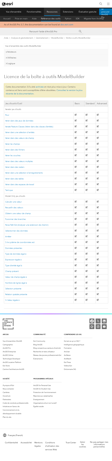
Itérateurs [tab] (11, 52)
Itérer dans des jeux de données (19, 121)
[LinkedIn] (104, 321)
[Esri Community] (91, 326)
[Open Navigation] (108, 4)
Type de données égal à (15, 254)
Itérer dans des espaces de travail (19, 184)
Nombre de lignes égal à (16, 283)
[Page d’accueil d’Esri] (7, 4)
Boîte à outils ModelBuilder (78, 38)
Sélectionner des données (16, 231)
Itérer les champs (12, 144)
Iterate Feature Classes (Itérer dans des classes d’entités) (29, 127)
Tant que (9, 190)
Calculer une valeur (13, 202)
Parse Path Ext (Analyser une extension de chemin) (26, 225)
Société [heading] (6, 379)
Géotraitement (42, 38)
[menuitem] (17, 341)
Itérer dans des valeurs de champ (19, 138)
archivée (40, 87)
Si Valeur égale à (12, 300)
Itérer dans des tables (14, 179)
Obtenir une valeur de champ (18, 213)
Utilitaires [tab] (11, 57)
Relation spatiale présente (16, 294)
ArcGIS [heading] (6, 334)
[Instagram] (98, 326)
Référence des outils (51, 18)
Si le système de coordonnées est (19, 242)
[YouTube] (104, 326)
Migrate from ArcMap (94, 18)
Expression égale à (13, 260)
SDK (77, 18)
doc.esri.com (66, 24)
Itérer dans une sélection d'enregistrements (24, 173)
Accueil (7, 18)
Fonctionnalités (34, 12)
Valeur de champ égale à (16, 277)
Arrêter (8, 236)
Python (68, 18)
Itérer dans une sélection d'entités (19, 132)
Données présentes (13, 248)
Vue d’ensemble (13, 12)
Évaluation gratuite (87, 12)
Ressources (52, 12)
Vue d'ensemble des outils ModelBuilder (23, 46)
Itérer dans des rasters (14, 167)
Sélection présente (13, 289)
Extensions (68, 12)
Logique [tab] (11, 63)
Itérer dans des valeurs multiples (19, 161)
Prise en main (21, 18)
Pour (7, 115)
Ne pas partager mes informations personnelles (99, 444)
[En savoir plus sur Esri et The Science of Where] (8, 324)
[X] (98, 321)
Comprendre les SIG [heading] (73, 334)
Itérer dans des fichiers (15, 150)
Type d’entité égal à (13, 265)
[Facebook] (91, 321)
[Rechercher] (101, 4)
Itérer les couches (12, 155)
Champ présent (12, 271)
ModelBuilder (57, 38)
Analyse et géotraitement (22, 38)
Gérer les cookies (82, 444)
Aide (34, 18)
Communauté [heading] (39, 334)
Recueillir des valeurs (14, 207)
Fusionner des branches (15, 219)
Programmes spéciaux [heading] (43, 379)
